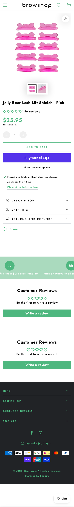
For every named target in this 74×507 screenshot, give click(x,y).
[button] (58, 5)
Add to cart (36, 147)
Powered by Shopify (37, 476)
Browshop (30, 471)
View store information (22, 187)
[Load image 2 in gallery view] (42, 88)
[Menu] (5, 5)
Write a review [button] (37, 313)
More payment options (37, 167)
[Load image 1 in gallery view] (32, 88)
